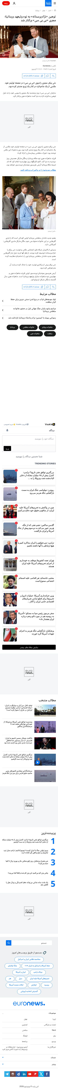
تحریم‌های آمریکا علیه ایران (39, 978)
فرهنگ (25, 1036)
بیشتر (54, 1064)
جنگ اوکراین (12, 965)
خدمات (53, 1057)
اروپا (54, 1019)
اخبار (49, 11)
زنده (6, 3)
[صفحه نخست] (55, 10)
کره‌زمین (24, 1024)
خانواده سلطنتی (28, 327)
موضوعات (52, 1013)
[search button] (8, 943)
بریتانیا (37, 11)
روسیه (46, 985)
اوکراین (34, 985)
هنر (10, 978)
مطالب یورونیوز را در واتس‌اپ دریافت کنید (38, 170)
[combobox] (29, 943)
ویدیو (54, 1041)
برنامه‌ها (24, 1041)
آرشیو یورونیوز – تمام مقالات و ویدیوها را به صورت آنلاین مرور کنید (14, 1048)
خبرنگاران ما (52, 1047)
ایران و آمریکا (21, 972)
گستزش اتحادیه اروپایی (29, 991)
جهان (43, 11)
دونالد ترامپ (37, 972)
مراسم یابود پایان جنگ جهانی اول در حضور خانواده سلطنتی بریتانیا (34, 310)
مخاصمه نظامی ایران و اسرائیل (29, 959)
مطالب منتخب (47, 700)
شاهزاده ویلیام (47, 327)
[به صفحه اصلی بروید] (48, 3)
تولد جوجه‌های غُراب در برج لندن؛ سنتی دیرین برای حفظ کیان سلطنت (33, 301)
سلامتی (24, 1030)
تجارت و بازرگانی (50, 1024)
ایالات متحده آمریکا (16, 985)
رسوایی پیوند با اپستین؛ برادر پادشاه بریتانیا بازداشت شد (32, 318)
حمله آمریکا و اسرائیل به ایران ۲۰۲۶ (37, 965)
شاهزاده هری (35, 333)
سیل (20, 978)
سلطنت (49, 333)
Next (54, 1030)
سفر (54, 1036)
